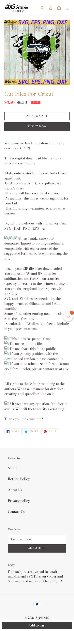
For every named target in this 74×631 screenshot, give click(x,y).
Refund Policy (19, 478)
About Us (15, 489)
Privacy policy (19, 500)
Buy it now (37, 126)
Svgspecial (42, 617)
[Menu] (67, 7)
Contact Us (16, 511)
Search (13, 468)
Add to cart (37, 625)
